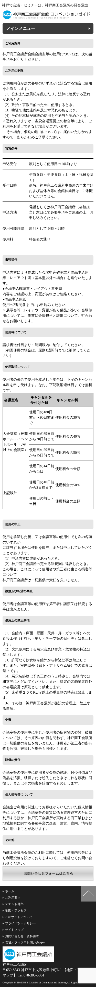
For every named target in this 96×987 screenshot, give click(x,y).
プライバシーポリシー (20, 923)
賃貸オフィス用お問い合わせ (25, 942)
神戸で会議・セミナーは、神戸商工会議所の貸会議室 (45, 5)
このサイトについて (19, 917)
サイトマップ (14, 930)
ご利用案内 (12, 897)
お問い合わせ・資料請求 (22, 936)
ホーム (9, 891)
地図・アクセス (16, 910)
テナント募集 (14, 904)
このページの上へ (88, 894)
